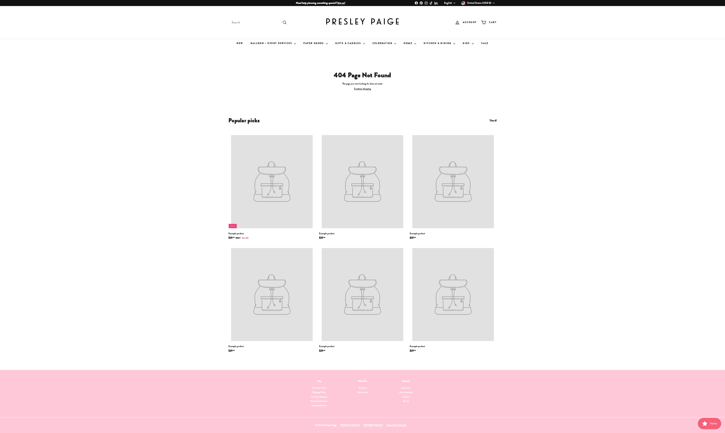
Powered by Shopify (396, 425)
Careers (406, 396)
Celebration (383, 43)
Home (408, 43)
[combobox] (258, 22)
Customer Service (319, 405)
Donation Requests (319, 396)
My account (363, 392)
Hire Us (406, 401)
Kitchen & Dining (438, 43)
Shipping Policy (319, 392)
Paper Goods (314, 43)
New (240, 43)
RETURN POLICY (373, 425)
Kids (467, 43)
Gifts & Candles (348, 43)
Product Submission (319, 401)
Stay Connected (406, 392)
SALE (484, 43)
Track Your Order (319, 387)
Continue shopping (362, 88)
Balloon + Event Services (272, 43)
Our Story (362, 387)
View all (493, 120)
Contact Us (406, 387)
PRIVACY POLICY (350, 425)
